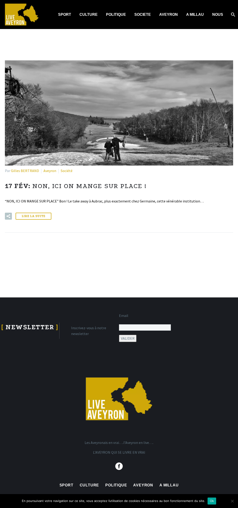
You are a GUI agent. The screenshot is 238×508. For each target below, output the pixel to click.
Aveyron (49, 170)
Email (123, 315)
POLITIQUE (116, 14)
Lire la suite (33, 216)
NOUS (217, 14)
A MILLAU (195, 14)
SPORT (64, 14)
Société (67, 170)
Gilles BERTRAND (25, 170)
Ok (212, 501)
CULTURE (88, 14)
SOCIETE (142, 14)
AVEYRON (168, 14)
